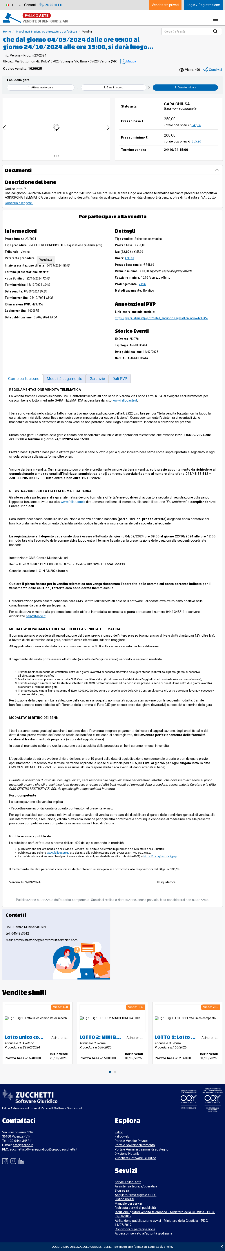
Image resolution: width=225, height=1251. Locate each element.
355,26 (196, 141)
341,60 (196, 125)
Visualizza (45, 259)
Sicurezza (122, 1191)
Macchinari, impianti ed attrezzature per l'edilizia (46, 31)
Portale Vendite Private (131, 1141)
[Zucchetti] (50, 5)
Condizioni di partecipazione (135, 1229)
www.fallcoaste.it (124, 400)
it (13, 5)
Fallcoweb (122, 1136)
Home (7, 31)
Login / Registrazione (203, 5)
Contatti (30, 5)
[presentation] (4, 127)
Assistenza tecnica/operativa (136, 1186)
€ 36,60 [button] (129, 258)
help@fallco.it (35, 616)
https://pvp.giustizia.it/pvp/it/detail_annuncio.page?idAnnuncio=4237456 (161, 318)
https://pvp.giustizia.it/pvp (160, 856)
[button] (128, 61)
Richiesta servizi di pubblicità (135, 1208)
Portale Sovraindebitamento (135, 1145)
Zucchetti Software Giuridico (135, 1158)
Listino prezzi (124, 1199)
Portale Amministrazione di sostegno (142, 1149)
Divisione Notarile (127, 1154)
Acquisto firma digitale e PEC (135, 1195)
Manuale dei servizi (128, 1203)
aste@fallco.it (23, 1145)
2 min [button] (142, 284)
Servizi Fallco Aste (128, 1182)
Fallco (119, 1132)
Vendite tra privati (165, 5)
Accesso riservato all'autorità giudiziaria (143, 1233)
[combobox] (13, 5)
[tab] (24, 378)
